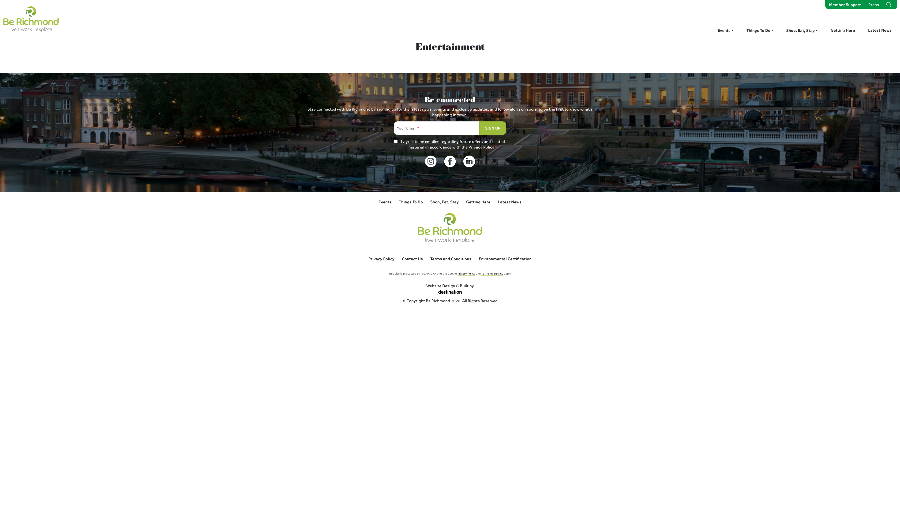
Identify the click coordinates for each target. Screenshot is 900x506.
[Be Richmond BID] (31, 18)
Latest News (880, 30)
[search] (889, 4)
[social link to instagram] (430, 161)
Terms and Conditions (450, 258)
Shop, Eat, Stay (800, 30)
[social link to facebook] (450, 161)
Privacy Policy (481, 147)
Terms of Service (492, 273)
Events (724, 30)
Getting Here (843, 30)
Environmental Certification (505, 258)
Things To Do (758, 30)
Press (873, 4)
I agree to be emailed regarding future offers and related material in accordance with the (453, 144)
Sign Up (492, 128)
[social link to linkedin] (469, 161)
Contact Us (412, 258)
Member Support (845, 4)
